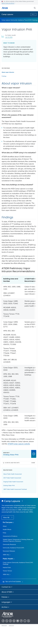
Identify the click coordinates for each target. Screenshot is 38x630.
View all (6, 555)
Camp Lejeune (7, 14)
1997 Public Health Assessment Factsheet (15, 489)
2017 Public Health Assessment (12, 478)
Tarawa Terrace (7, 571)
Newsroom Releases (9, 551)
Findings (4, 76)
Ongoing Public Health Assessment (13, 482)
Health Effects (7, 529)
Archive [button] (5, 607)
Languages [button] (6, 602)
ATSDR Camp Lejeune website (19, 444)
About (4, 526)
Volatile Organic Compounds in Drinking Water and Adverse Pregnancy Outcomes (18, 540)
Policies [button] (5, 597)
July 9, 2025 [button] (8, 37)
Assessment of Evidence (10, 536)
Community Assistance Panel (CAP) (13, 548)
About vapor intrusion (8, 72)
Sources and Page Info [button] (12, 463)
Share (33, 463)
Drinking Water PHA (9, 485)
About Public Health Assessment (12, 474)
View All (6, 517)
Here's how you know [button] (8, 3)
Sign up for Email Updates (13, 581)
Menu (33, 14)
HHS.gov (4, 626)
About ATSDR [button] (7, 592)
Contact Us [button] (6, 587)
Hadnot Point (7, 567)
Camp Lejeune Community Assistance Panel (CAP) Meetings (20, 20)
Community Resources (9, 544)
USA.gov (11, 626)
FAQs (4, 533)
